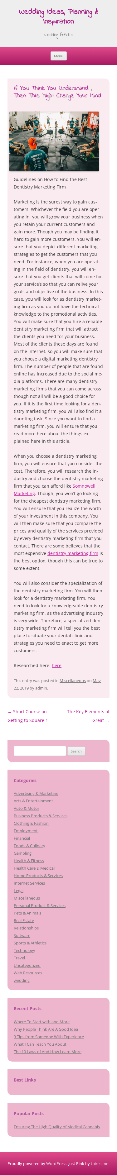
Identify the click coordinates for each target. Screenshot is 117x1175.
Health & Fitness (29, 860)
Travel (19, 958)
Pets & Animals (27, 913)
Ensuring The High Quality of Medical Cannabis (57, 1127)
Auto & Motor (26, 808)
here (56, 665)
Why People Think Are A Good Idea (46, 1029)
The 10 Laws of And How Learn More (47, 1051)
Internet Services (29, 883)
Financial (22, 838)
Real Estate (24, 920)
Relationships (26, 928)
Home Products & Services (38, 875)
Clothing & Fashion (31, 823)
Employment (26, 830)
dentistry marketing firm (72, 553)
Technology (24, 950)
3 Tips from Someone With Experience (49, 1036)
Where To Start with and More (42, 1022)
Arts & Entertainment (33, 801)
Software (22, 935)
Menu (58, 56)
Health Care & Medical (34, 868)
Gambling (23, 853)
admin (41, 688)
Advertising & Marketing (36, 793)
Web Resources (28, 973)
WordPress (56, 1163)
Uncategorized (27, 965)
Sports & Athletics (30, 943)
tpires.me (99, 1163)
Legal (18, 890)
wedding (22, 980)
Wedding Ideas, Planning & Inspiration (58, 17)
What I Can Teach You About (40, 1044)
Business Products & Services (40, 816)
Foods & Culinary (29, 845)
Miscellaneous (73, 680)
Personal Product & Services (40, 905)
